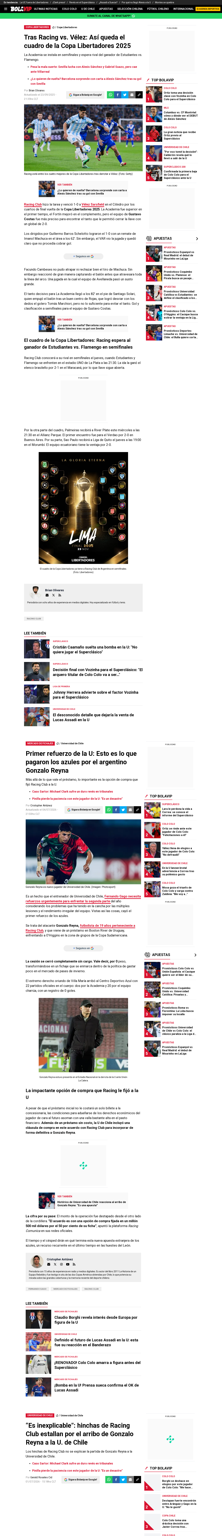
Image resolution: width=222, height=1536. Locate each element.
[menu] (6, 9)
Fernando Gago (37, 1289)
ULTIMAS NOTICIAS (46, 8)
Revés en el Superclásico (82, 2)
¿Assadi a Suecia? (108, 2)
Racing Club (33, 204)
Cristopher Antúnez (41, 805)
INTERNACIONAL (183, 8)
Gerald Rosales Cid (41, 1477)
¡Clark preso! (59, 2)
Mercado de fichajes (65, 1289)
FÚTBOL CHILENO (158, 8)
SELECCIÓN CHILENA (130, 8)
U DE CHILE (88, 8)
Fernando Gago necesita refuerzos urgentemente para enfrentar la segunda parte (83, 898)
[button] (117, 94)
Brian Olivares (37, 90)
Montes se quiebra (164, 2)
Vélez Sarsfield (93, 204)
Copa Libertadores (67, 27)
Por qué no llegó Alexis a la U (136, 2)
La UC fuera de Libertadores (34, 2)
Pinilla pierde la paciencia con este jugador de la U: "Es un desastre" (77, 798)
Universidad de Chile (72, 743)
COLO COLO (69, 8)
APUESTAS (106, 8)
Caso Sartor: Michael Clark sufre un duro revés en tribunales (72, 791)
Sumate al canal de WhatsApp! (109, 15)
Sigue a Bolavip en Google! (87, 94)
